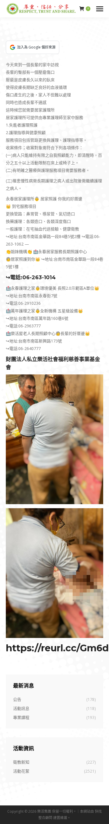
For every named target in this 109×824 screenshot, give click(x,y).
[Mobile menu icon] (99, 9)
